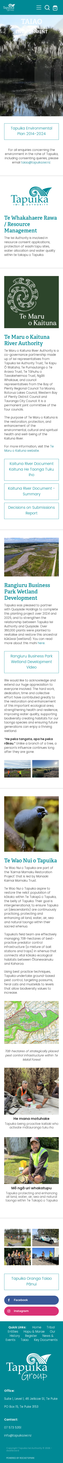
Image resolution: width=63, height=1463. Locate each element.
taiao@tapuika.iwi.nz (35, 162)
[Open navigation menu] (39, 7)
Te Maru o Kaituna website (29, 448)
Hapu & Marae (34, 1331)
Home (36, 1327)
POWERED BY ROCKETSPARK (20, 1458)
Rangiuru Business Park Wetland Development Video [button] (31, 662)
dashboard (12, 1451)
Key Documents (46, 1340)
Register (31, 1336)
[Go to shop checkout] (55, 7)
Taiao (25, 1340)
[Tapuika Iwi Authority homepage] (19, 7)
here (41, 643)
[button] (47, 7)
